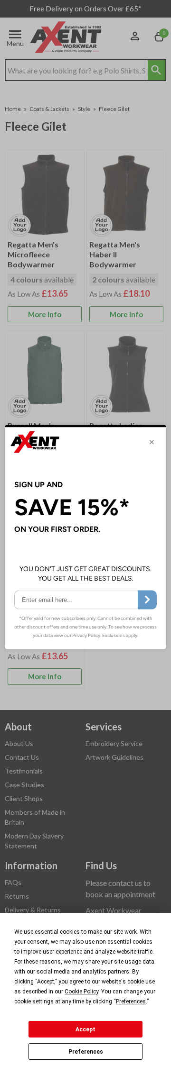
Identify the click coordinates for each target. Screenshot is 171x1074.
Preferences (85, 1051)
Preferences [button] (131, 1001)
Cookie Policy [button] (81, 991)
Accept (85, 1029)
